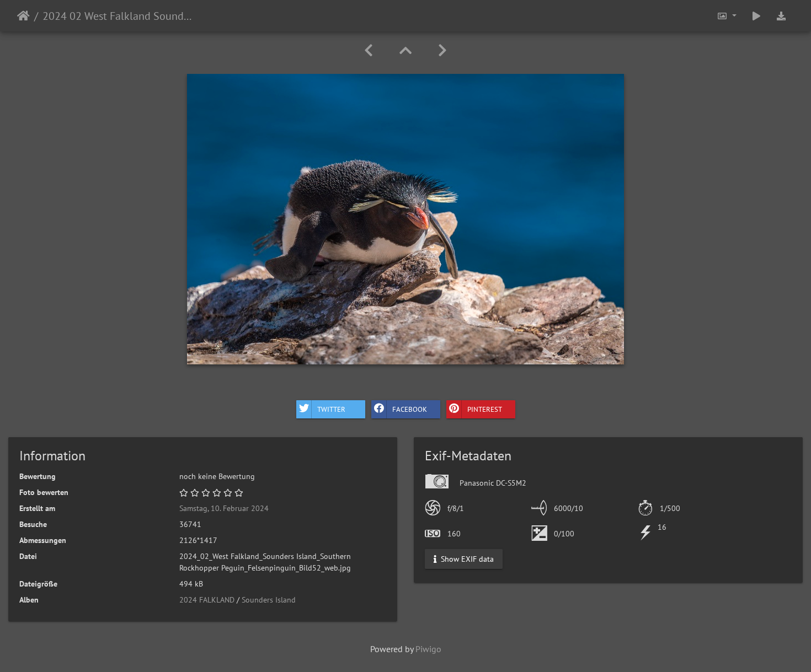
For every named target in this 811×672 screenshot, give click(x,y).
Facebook (409, 408)
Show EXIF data (466, 559)
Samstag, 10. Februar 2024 (224, 508)
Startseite (23, 16)
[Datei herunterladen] (781, 15)
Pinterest (484, 408)
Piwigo (428, 648)
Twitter (331, 408)
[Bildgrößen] (726, 15)
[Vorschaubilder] (405, 50)
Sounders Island (269, 600)
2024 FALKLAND (206, 600)
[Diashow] (756, 15)
